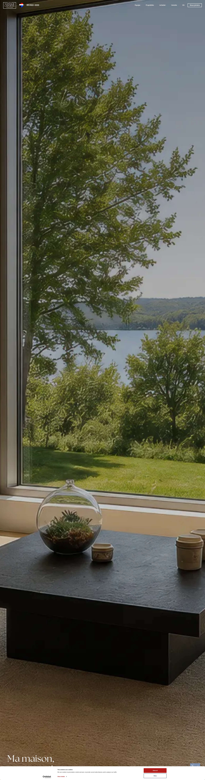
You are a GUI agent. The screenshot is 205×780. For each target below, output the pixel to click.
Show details (61, 776)
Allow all (155, 770)
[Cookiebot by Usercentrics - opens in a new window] (47, 777)
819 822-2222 (33, 5)
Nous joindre (195, 5)
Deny (155, 775)
